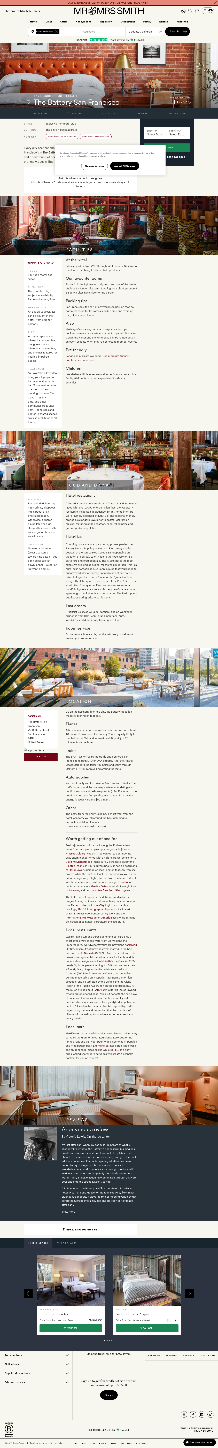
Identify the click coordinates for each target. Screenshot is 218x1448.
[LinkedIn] (202, 1414)
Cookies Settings (94, 166)
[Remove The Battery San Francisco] (57, 31)
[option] (71, 1295)
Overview (40, 113)
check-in (152, 131)
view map (41, 757)
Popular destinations (17, 1373)
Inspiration (105, 21)
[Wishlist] (190, 10)
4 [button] (115, 1342)
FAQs (83, 1443)
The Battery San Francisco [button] (39, 31)
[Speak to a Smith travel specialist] (183, 11)
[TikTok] (210, 1414)
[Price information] (189, 102)
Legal (74, 1443)
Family (147, 21)
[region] (110, 160)
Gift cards (126, 1443)
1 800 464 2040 (176, 157)
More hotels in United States (95, 136)
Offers (63, 21)
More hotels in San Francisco (62, 136)
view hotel (70, 1328)
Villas (49, 21)
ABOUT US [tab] (154, 1355)
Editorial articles (15, 1382)
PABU (97, 989)
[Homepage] (109, 11)
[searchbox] (71, 31)
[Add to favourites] (28, 102)
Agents (102, 1443)
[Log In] (208, 10)
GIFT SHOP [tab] (188, 1355)
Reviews (143, 113)
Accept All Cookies (124, 166)
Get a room (177, 113)
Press (92, 1443)
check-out (175, 131)
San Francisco (45, 96)
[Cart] (197, 10)
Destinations (127, 21)
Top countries (13, 1355)
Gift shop (182, 21)
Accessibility (142, 1443)
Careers (113, 1443)
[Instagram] (184, 1414)
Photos (77, 113)
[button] (183, 11)
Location (108, 113)
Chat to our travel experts (201, 1442)
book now (167, 148)
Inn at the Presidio (54, 1314)
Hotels (33, 21)
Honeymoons (83, 21)
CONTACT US (207, 1355)
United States (68, 96)
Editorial (164, 21)
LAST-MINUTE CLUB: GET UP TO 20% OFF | (107, 2)
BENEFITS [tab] (171, 1355)
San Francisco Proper (132, 1314)
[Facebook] (193, 1414)
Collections (12, 1364)
